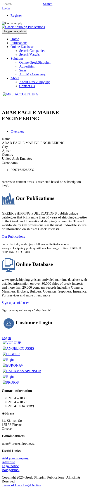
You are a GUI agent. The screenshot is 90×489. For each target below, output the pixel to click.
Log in (6, 338)
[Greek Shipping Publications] (23, 27)
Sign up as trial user (15, 303)
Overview (17, 131)
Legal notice (10, 466)
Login (6, 8)
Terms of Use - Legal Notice (21, 485)
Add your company (15, 458)
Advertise (8, 462)
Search (47, 4)
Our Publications (13, 236)
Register (16, 15)
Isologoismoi (10, 470)
